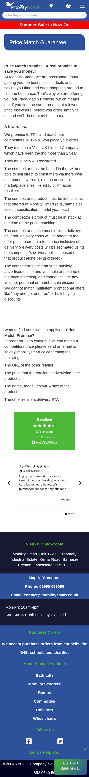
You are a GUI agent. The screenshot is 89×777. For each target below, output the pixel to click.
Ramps (44, 693)
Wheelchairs (44, 718)
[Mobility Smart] (22, 6)
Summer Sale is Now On (44, 24)
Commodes (44, 701)
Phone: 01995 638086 (44, 586)
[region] (44, 483)
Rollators (44, 710)
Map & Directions (44, 578)
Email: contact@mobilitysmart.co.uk (44, 595)
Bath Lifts (45, 675)
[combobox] (44, 15)
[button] (9, 483)
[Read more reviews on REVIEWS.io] (44, 442)
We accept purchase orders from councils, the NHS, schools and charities (44, 648)
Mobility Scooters (44, 684)
